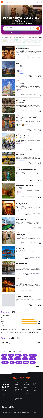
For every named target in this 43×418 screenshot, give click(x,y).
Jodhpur (19, 362)
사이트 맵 (28, 412)
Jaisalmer (18, 358)
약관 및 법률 (11, 412)
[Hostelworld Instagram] (5, 387)
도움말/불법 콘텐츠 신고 (18, 399)
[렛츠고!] (37, 28)
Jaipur (4, 358)
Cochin (26, 362)
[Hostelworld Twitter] (3, 387)
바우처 (18, 412)
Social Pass (26, 384)
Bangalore (5, 362)
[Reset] (16, 28)
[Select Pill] (38, 2)
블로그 (25, 387)
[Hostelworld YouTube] (8, 387)
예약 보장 (26, 390)
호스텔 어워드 (26, 393)
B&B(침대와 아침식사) (18, 390)
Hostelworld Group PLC (37, 384)
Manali (25, 358)
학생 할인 (26, 398)
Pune (25, 355)
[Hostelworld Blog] (3, 384)
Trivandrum (32, 355)
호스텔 (18, 61)
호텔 (17, 201)
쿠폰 (15, 412)
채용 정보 (35, 390)
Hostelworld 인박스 (37, 401)
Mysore (11, 355)
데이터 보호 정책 (5, 412)
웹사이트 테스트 (23, 412)
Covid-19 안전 (22, 73)
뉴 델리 (4, 355)
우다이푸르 (32, 358)
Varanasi (18, 355)
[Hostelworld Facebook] (8, 384)
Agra (12, 362)
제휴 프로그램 (36, 398)
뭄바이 (10, 358)
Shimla (32, 362)
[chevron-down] (10, 316)
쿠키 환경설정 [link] (33, 412)
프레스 (34, 387)
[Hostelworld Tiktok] (5, 390)
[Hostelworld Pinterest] (3, 390)
